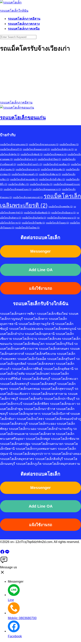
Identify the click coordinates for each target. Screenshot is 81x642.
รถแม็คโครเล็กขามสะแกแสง (44, 144)
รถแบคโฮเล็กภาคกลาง (24, 23)
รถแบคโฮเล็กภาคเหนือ (24, 28)
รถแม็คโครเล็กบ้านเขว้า (29, 164)
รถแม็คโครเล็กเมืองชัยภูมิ (37, 212)
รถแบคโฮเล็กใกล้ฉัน (14, 10)
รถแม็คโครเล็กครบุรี (11, 149)
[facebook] (2, 553)
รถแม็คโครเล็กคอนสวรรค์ (36, 149)
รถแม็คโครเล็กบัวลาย (25, 159)
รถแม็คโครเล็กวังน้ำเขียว (52, 179)
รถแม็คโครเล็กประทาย (28, 169)
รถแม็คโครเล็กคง (69, 144)
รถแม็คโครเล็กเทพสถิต (60, 206)
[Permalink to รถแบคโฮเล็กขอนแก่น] (17, 107)
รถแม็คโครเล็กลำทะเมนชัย (24, 179)
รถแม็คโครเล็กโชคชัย (33, 223)
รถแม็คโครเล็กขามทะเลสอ (14, 144)
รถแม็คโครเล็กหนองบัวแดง (18, 189)
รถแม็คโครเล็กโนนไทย (27, 227)
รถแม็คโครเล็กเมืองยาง (63, 212)
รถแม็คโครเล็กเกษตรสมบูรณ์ (28, 197)
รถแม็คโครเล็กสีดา (18, 184)
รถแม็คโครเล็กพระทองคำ (24, 174)
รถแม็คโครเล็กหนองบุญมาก (46, 189)
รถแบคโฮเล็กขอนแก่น (23, 117)
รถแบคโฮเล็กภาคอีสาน (24, 18)
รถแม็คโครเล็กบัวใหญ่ (49, 159)
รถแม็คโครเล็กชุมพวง (55, 154)
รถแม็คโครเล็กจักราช (62, 149)
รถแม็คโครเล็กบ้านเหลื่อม (56, 164)
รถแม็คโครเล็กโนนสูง (57, 223)
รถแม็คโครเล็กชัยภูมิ (31, 154)
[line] (7, 553)
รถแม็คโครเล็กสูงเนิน (41, 184)
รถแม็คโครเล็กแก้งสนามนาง (61, 217)
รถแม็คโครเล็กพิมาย (50, 174)
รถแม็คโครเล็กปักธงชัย (53, 169)
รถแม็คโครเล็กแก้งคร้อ (34, 217)
